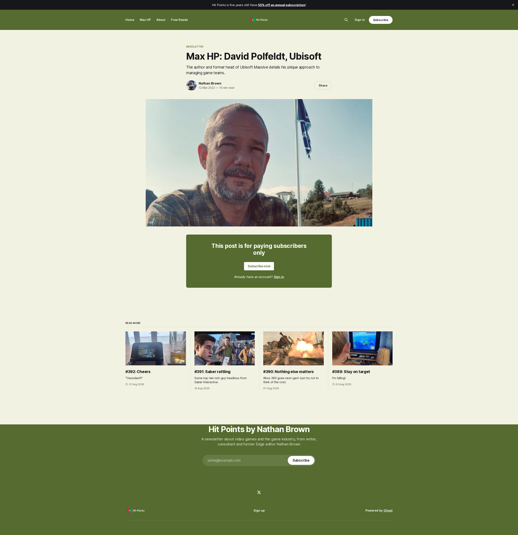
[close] (513, 5)
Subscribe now (259, 266)
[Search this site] (346, 20)
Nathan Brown (210, 83)
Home (129, 20)
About (160, 20)
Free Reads (179, 20)
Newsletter (194, 46)
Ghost (388, 510)
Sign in (360, 20)
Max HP (145, 20)
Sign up (259, 510)
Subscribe (380, 20)
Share (323, 85)
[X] (259, 492)
